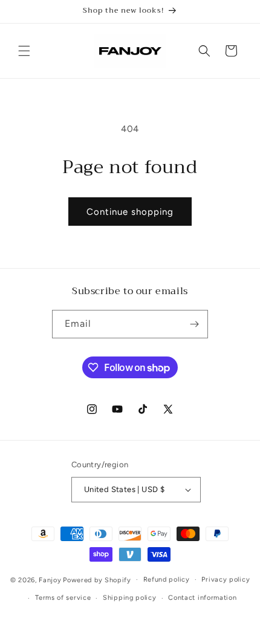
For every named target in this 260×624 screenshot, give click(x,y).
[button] (24, 51)
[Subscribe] (194, 324)
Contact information (202, 598)
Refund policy (166, 579)
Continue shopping (130, 211)
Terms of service (63, 598)
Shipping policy (130, 598)
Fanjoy (50, 579)
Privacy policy (225, 579)
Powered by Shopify (97, 579)
